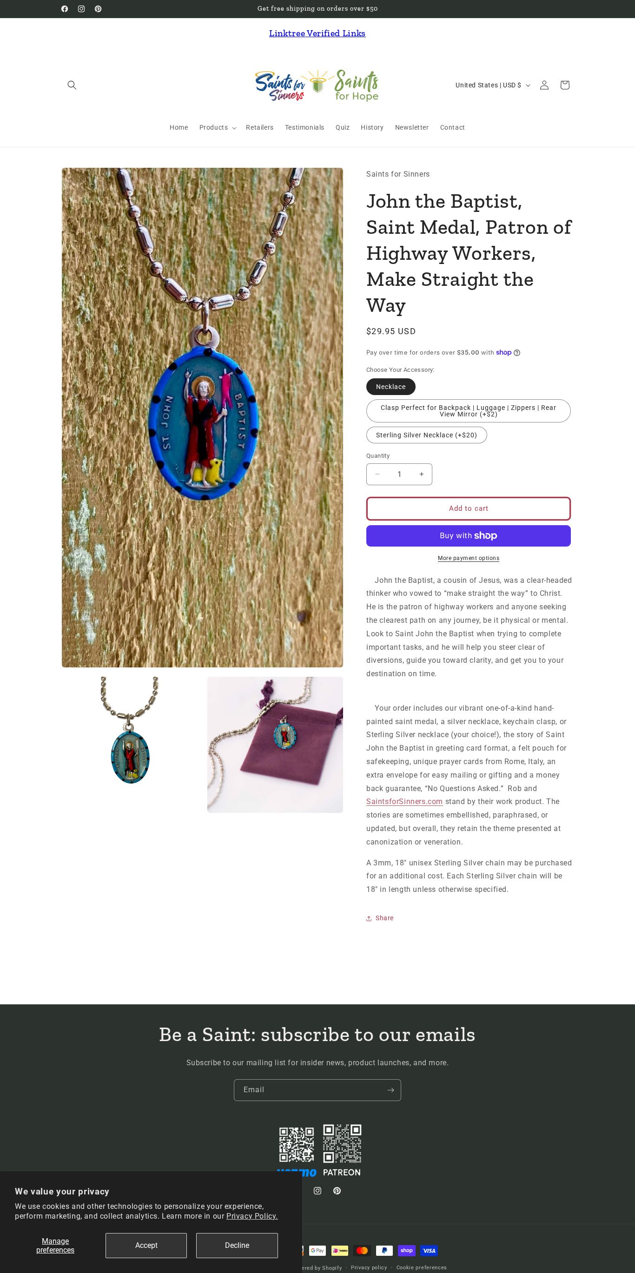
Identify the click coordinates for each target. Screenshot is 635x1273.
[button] (72, 85)
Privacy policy (369, 1268)
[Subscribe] (390, 1090)
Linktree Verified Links (317, 33)
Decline (237, 1245)
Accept (146, 1245)
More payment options (468, 558)
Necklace (391, 386)
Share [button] (385, 918)
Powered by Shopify (316, 1268)
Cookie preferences (422, 1268)
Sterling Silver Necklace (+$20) (426, 435)
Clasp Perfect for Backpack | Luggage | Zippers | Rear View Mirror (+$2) (468, 411)
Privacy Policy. (252, 1216)
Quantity (378, 455)
